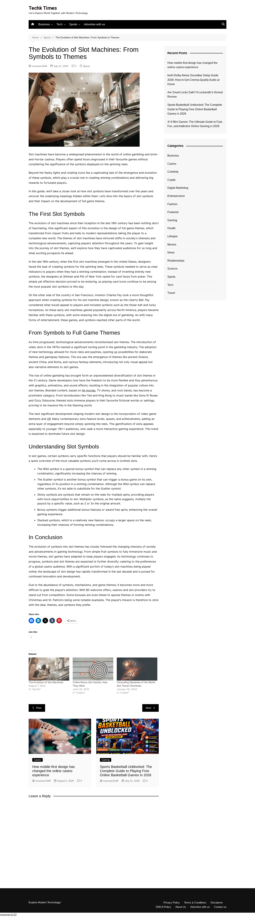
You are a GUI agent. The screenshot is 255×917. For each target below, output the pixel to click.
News (171, 252)
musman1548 (39, 66)
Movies (171, 244)
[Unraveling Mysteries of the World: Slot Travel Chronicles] (137, 669)
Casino (37, 760)
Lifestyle (172, 236)
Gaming (105, 760)
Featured (172, 212)
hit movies (88, 390)
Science (172, 268)
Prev (39, 707)
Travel (171, 292)
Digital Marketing (177, 187)
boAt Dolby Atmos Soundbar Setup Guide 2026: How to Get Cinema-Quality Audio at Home (193, 80)
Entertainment (176, 195)
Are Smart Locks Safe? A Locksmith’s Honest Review (195, 94)
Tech (59, 24)
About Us (180, 907)
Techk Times (43, 8)
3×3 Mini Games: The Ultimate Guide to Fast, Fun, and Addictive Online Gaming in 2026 (195, 124)
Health (171, 228)
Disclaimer (217, 902)
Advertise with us (94, 24)
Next (148, 707)
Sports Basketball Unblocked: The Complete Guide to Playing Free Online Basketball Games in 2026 (126, 771)
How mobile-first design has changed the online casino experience (53, 771)
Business (44, 24)
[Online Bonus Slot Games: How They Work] (93, 669)
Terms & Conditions (195, 902)
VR (49, 419)
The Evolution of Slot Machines (46, 682)
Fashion (172, 204)
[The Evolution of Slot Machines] (49, 669)
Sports (73, 24)
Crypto (171, 179)
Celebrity (172, 171)
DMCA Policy (163, 907)
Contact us (220, 907)
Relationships (175, 260)
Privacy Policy (171, 902)
